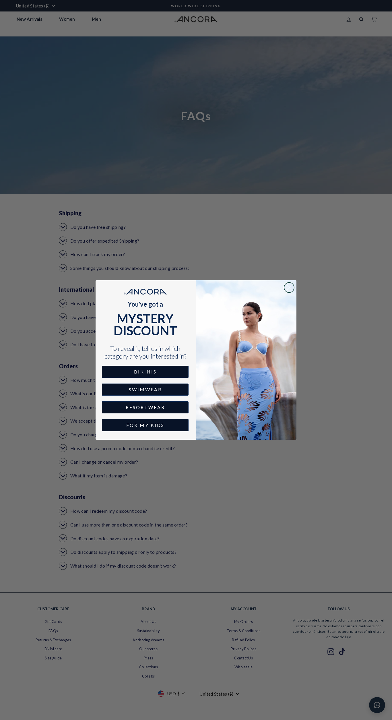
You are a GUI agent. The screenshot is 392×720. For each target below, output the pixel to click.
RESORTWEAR (145, 407)
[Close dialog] (289, 287)
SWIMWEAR (145, 389)
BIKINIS (145, 371)
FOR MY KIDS (145, 425)
